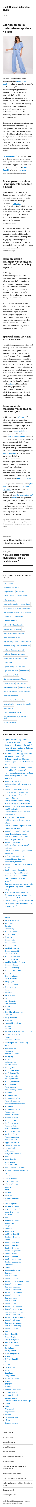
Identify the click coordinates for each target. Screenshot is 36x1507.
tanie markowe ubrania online (14, 700)
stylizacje (16, 203)
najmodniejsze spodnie (19, 522)
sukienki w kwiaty (12, 1320)
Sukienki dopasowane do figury (17, 1281)
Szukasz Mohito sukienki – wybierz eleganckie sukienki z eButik (17, 820)
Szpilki (8, 1356)
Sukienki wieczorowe (13, 1323)
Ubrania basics (11, 1392)
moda (14, 498)
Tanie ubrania (8, 708)
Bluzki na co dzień (12, 957)
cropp (7, 1007)
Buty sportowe (10, 1004)
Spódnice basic (11, 1231)
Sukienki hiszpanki (13, 1290)
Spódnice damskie (12, 1234)
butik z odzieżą (9, 596)
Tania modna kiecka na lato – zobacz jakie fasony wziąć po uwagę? (17, 878)
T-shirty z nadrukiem (13, 1362)
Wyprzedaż (9, 1409)
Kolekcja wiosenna (12, 1081)
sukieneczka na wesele (14, 1270)
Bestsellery (9, 929)
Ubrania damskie (12, 1395)
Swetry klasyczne (12, 1340)
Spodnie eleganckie (13, 1251)
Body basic (9, 993)
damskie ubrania (22, 596)
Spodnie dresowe (12, 1248)
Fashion (8, 1029)
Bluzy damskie (11, 979)
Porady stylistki (11, 1204)
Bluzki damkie (8, 1432)
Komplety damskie (12, 1098)
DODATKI (8, 1015)
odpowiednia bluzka (11, 671)
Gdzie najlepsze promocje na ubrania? (17, 612)
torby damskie (10, 1376)
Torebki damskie (12, 1378)
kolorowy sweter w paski (12, 637)
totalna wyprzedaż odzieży (13, 712)
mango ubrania (25, 641)
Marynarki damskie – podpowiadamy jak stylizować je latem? (18, 784)
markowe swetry (9, 646)
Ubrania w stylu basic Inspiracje (18, 1401)
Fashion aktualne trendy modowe (18, 1031)
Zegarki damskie (11, 1423)
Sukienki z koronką (13, 1326)
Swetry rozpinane (12, 1345)
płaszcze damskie (12, 1198)
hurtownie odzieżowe (23, 495)
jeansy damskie (11, 1048)
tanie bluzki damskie (11, 696)
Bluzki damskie (25, 520)
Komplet (8, 1093)
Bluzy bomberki (11, 976)
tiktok (7, 1365)
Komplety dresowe (12, 1101)
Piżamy (8, 1193)
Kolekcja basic (10, 1068)
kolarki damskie (11, 1065)
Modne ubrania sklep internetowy (15, 658)
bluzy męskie (10, 982)
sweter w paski (24, 687)
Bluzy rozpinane (11, 984)
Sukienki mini (10, 1304)
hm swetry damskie (10, 621)
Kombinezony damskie (14, 1090)
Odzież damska (11, 1179)
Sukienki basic (11, 1276)
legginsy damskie (12, 1143)
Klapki (7, 1059)
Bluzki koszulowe (12, 954)
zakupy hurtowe (11, 1417)
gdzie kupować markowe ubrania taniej (17, 608)
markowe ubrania (23, 646)
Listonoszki (9, 1151)
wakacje (8, 1406)
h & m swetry (18, 616)
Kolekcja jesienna (12, 1070)
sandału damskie (12, 1220)
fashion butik (25, 604)
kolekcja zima (10, 1084)
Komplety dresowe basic (15, 1104)
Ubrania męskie (11, 1398)
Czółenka (8, 1009)
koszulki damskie (12, 1118)
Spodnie (8, 1240)
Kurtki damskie (11, 1120)
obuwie (8, 1176)
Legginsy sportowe (12, 1145)
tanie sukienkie (9, 704)
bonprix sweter (9, 591)
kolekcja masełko (12, 1073)
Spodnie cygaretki (12, 1242)
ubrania (12, 384)
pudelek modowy (12, 1212)
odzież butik (24, 671)
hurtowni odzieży (21, 431)
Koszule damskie (12, 1115)
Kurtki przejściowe (12, 1131)
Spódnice (8, 1229)
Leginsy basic (10, 1148)
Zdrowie (8, 1420)
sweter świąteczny (10, 691)
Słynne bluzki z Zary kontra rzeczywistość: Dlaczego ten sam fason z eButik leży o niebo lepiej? (18, 742)
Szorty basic (9, 1348)
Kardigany (9, 1056)
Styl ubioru (9, 1265)
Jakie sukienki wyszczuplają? (14, 633)
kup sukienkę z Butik (11, 641)
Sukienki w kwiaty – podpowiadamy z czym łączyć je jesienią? (17, 845)
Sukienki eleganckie (13, 1287)
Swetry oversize (11, 1342)
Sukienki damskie (12, 1279)
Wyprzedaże (10, 1412)
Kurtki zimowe (11, 1140)
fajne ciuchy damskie (11, 604)
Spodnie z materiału (13, 1262)
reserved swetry (9, 683)
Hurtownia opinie (9, 1461)
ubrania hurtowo (24, 478)
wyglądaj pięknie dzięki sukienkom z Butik (17, 717)
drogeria (8, 1020)
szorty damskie (11, 1351)
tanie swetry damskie (24, 704)
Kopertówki (9, 1112)
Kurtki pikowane (12, 1129)
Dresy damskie (9, 156)
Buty (6, 998)
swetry (7, 1331)
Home (7, 1037)
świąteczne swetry (10, 722)
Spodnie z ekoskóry (13, 1259)
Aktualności (9, 923)
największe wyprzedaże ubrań (14, 666)
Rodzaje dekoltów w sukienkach (14, 1478)
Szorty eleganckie (12, 1354)
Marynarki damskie (13, 1154)
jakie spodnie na (7, 522)
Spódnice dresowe (12, 1237)
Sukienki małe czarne (13, 1295)
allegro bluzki (8, 583)
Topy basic (9, 1373)
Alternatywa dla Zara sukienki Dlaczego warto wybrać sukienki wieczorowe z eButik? (18, 895)
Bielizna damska (11, 932)
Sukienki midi (10, 1301)
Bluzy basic (9, 973)
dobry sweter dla (9, 600)
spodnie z (26, 524)
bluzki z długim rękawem (15, 962)
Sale (6, 1217)
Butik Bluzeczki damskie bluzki (16, 8)
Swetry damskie (9, 453)
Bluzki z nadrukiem (13, 970)
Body (7, 990)
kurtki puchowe (11, 1134)
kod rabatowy (10, 1062)
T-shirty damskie (12, 1359)
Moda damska (10, 1159)
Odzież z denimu (11, 1184)
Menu (6, 16)
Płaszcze (8, 1195)
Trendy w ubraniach (13, 1390)
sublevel (8, 1267)
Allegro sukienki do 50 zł (12, 587)
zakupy (8, 1415)
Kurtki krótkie (11, 1126)
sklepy (7, 1226)
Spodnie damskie (12, 1245)
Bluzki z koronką (12, 968)
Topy (7, 1370)
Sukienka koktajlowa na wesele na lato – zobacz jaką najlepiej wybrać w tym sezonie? (19, 903)
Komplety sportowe (13, 1109)
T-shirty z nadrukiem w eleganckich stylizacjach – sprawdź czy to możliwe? (15, 859)
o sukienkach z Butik (11, 675)
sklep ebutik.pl (22, 683)
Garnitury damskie (12, 1034)
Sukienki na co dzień (13, 1306)
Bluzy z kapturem (12, 987)
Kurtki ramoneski (12, 1137)
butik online (20, 591)
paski (7, 1190)
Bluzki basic (10, 940)
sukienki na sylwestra (14, 1312)
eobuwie (8, 1026)
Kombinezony (10, 1087)
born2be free (10, 995)
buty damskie (10, 1001)
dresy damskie (11, 1018)
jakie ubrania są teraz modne (13, 1456)
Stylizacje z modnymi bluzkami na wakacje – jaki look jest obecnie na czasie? (19, 762)
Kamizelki (9, 1051)
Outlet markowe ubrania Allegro (15, 679)
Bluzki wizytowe (11, 959)
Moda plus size (11, 1165)
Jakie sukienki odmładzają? (13, 625)
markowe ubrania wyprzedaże (14, 654)
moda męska (10, 1162)
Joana (8, 520)
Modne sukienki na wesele (15, 1168)
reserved (8, 1215)
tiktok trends (10, 1367)
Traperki (8, 1381)
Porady (7, 1201)
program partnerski (13, 1209)
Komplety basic (11, 1095)
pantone (8, 1187)
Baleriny (8, 926)
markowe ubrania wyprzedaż (14, 650)
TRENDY (8, 1384)
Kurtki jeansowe (11, 1123)
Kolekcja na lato (11, 1076)
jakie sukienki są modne (12, 629)
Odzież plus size (11, 1181)
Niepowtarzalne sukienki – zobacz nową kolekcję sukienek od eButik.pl (19, 775)
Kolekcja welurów (12, 1079)
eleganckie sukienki (13, 1023)
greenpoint (7, 616)
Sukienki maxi (11, 1298)
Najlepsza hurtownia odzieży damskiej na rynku (17, 1484)
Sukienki (8, 1273)
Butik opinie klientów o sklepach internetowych (14, 1467)
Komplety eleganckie (13, 1106)
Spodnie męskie (11, 1256)
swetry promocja (24, 691)
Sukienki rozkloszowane (15, 1317)
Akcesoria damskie (12, 920)
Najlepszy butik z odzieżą (12, 1473)
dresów (23, 170)
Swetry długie (10, 1337)
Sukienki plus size (12, 1315)
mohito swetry (8, 662)
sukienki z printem (12, 1329)
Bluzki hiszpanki (12, 951)
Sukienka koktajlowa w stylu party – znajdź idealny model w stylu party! (19, 887)
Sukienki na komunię (13, 1309)
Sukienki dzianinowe (13, 1284)
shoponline (9, 1223)
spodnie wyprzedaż (16, 524)
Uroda (7, 1403)
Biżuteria (8, 937)
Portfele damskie (12, 1206)
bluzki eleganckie (12, 948)
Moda (7, 1156)
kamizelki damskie (12, 1054)
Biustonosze (10, 934)
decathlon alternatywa (14, 1012)
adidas (7, 918)
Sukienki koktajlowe (13, 1292)
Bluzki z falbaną (11, 965)
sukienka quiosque (10, 687)
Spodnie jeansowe (12, 1254)
